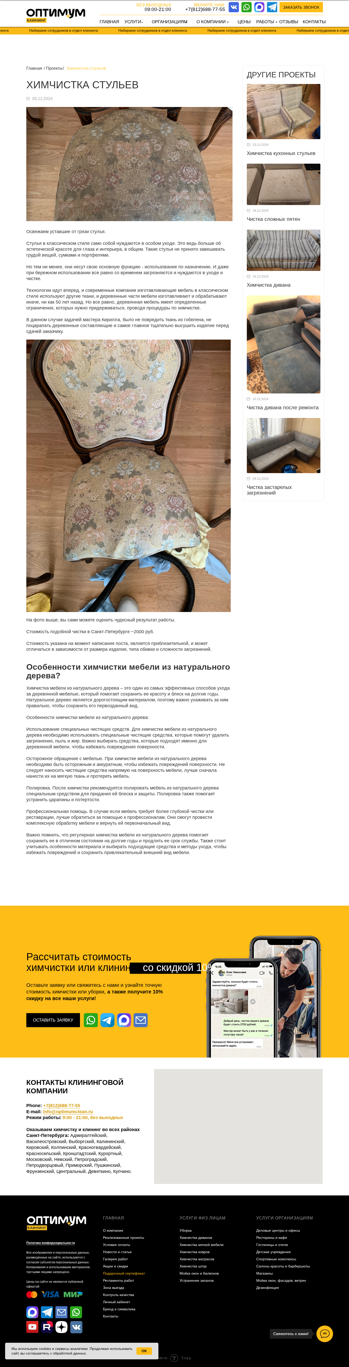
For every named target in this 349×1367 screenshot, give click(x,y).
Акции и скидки (115, 1266)
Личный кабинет (116, 1302)
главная (113, 1218)
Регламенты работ (118, 1280)
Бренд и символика (119, 1309)
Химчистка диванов (196, 1238)
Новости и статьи (117, 1252)
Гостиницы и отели (272, 1245)
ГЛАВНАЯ (109, 21)
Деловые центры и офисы (278, 1230)
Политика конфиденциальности (50, 1243)
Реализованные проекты (123, 1238)
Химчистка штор (193, 1266)
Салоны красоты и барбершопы (283, 1266)
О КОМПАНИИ (211, 21)
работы (265, 21)
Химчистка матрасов (197, 1259)
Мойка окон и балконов (199, 1273)
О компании (113, 1230)
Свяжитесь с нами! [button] (291, 1334)
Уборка (186, 1230)
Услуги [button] (132, 21)
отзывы (288, 21)
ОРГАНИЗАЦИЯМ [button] (169, 21)
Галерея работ (115, 1259)
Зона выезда (113, 1288)
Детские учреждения (273, 1252)
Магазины (264, 1273)
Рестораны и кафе (271, 1238)
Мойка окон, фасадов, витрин (281, 1280)
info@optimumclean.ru (68, 1111)
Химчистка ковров (195, 1252)
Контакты (110, 1316)
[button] (301, 7)
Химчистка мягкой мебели (202, 1245)
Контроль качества (118, 1295)
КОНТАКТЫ (314, 21)
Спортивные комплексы (276, 1259)
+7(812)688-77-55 (205, 9)
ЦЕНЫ (244, 21)
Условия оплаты (116, 1245)
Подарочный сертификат (124, 1273)
